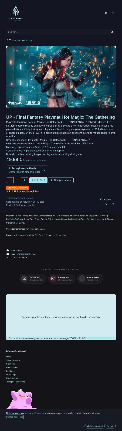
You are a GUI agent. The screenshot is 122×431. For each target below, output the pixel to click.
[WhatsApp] (113, 204)
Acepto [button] (110, 426)
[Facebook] (100, 204)
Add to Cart (38, 180)
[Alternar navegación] (113, 13)
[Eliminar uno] (10, 180)
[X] (106, 204)
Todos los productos (20, 40)
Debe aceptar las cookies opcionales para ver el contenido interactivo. (61, 317)
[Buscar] (112, 32)
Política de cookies (14, 417)
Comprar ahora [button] (62, 180)
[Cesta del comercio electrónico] (106, 13)
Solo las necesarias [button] (94, 426)
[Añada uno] (24, 180)
